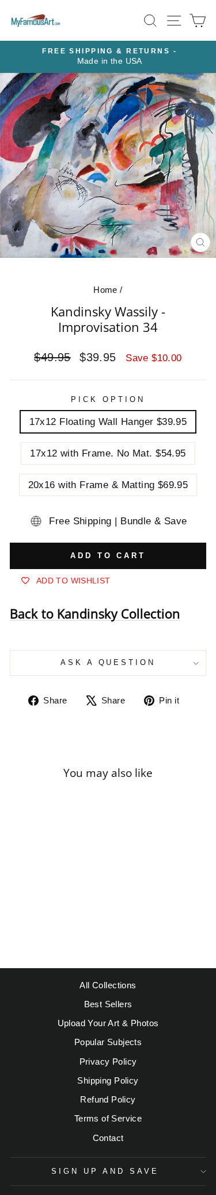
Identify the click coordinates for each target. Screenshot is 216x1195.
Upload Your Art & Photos (108, 1023)
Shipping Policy (107, 1080)
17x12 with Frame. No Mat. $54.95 (107, 453)
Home (105, 290)
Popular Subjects (108, 1042)
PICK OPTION (108, 399)
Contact (108, 1138)
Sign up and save (105, 1171)
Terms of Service (108, 1118)
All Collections (107, 985)
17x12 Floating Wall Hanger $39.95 (108, 421)
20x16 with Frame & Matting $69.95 (108, 484)
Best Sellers (108, 1004)
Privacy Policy (108, 1061)
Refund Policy (107, 1099)
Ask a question (108, 662)
